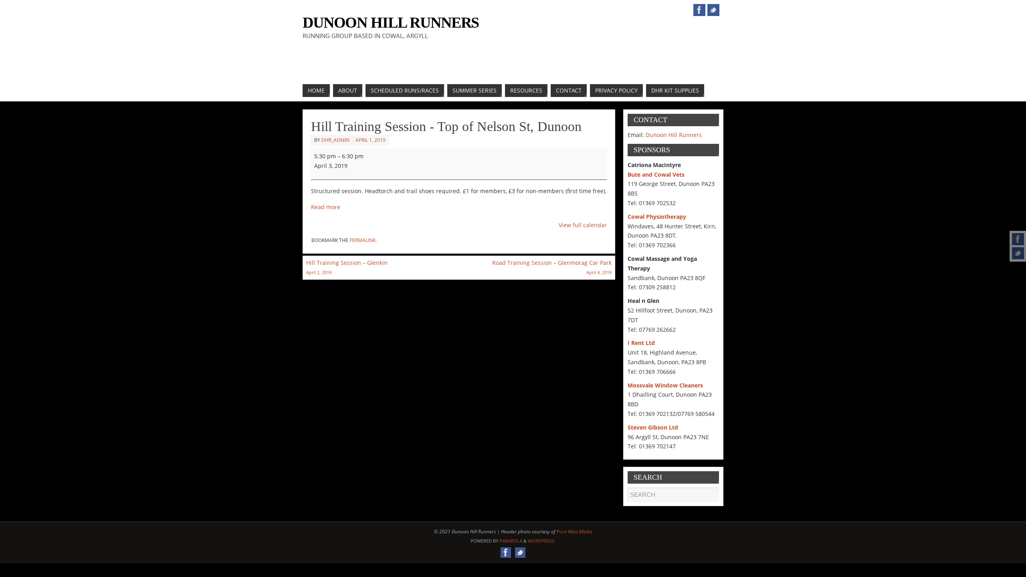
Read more (325, 207)
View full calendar (583, 225)
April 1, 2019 (370, 140)
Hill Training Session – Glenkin (347, 267)
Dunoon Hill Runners (391, 22)
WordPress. (541, 541)
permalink (362, 240)
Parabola (510, 541)
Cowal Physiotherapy (657, 216)
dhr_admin (335, 140)
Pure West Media (574, 531)
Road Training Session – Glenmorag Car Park (552, 267)
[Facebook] (1018, 239)
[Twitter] (1018, 253)
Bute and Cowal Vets (656, 174)
